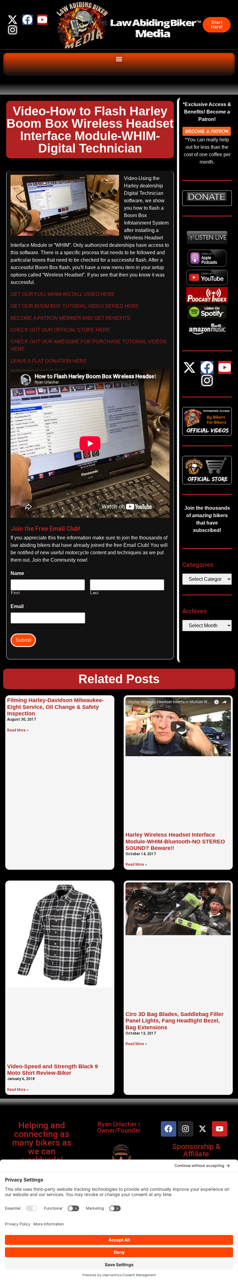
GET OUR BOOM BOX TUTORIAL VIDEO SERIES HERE (75, 306)
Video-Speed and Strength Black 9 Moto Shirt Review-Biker (52, 1069)
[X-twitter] (12, 20)
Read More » (18, 730)
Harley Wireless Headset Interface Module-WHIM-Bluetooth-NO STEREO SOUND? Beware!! (175, 841)
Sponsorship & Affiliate (196, 1150)
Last (94, 593)
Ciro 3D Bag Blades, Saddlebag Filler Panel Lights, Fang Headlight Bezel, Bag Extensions (174, 1021)
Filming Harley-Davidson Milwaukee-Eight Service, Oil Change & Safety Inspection (55, 707)
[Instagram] (12, 30)
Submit (23, 640)
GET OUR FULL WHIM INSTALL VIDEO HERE (63, 294)
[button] (119, 59)
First (15, 593)
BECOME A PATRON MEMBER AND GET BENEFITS (70, 318)
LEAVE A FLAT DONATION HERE (49, 361)
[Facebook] (27, 20)
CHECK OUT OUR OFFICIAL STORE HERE (60, 329)
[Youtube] (42, 20)
